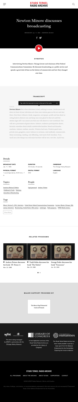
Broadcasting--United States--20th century (27, 208)
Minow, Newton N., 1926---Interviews (13, 205)
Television (18, 190)
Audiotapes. (43, 208)
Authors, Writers (42, 187)
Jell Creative (50, 381)
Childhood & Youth (9, 190)
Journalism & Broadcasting (11, 193)
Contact (65, 375)
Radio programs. (52, 208)
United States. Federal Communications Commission (39, 205)
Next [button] (71, 251)
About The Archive (30, 375)
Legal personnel (32, 187)
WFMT (8, 342)
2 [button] (43, 273)
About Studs (43, 375)
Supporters (55, 375)
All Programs (15, 375)
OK (57, 103)
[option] (15, 256)
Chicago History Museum (13, 344)
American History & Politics (11, 187)
